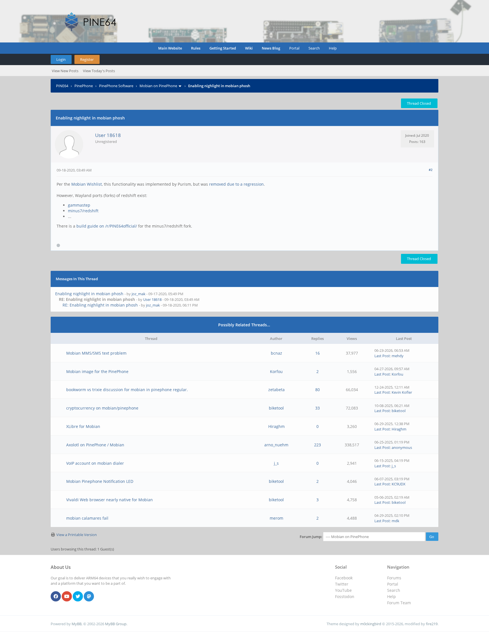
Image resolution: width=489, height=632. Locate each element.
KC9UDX (399, 484)
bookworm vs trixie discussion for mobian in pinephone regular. (127, 389)
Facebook (344, 577)
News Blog (271, 48)
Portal (294, 48)
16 (317, 353)
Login (61, 59)
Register (87, 59)
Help (333, 48)
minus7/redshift (83, 210)
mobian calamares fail (87, 518)
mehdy (398, 355)
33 (317, 408)
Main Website (170, 48)
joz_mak (138, 293)
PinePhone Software (116, 85)
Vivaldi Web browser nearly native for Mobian (109, 499)
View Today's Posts (99, 70)
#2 (430, 170)
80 (317, 389)
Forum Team (399, 602)
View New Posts (65, 70)
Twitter (341, 584)
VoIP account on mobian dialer (95, 463)
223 (317, 444)
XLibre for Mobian (83, 426)
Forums (394, 577)
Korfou (276, 371)
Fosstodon (344, 596)
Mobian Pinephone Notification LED (99, 481)
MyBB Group (115, 623)
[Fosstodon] (89, 596)
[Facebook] (56, 596)
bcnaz (276, 353)
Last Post (382, 355)
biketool (276, 408)
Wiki (249, 48)
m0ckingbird (370, 623)
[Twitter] (78, 596)
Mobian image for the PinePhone (97, 371)
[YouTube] (67, 596)
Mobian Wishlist (86, 184)
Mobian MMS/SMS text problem (96, 353)
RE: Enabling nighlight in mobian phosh (100, 305)
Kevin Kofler (402, 392)
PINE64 (62, 85)
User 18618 (108, 135)
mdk (395, 520)
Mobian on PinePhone (158, 85)
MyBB (77, 623)
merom (276, 518)
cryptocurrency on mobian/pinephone (102, 408)
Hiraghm (276, 426)
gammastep (79, 205)
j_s (276, 463)
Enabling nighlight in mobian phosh (89, 293)
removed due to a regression (236, 184)
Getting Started (222, 48)
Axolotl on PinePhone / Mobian (95, 444)
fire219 (431, 623)
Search (314, 48)
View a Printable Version (76, 534)
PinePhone (83, 85)
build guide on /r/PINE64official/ (106, 226)
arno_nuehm (276, 444)
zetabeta (276, 389)
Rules (195, 48)
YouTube (343, 590)
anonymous (402, 447)
